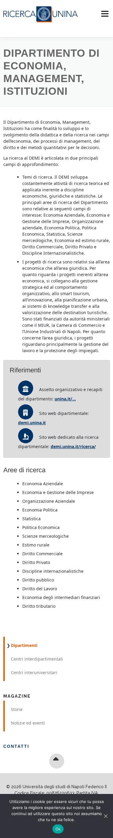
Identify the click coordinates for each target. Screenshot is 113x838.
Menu (104, 14)
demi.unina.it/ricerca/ (73, 446)
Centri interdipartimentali (37, 659)
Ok (58, 829)
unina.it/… (65, 399)
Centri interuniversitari (34, 672)
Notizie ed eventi (28, 723)
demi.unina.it (32, 422)
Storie (17, 709)
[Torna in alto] (56, 761)
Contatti (16, 746)
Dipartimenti (24, 645)
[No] (105, 816)
